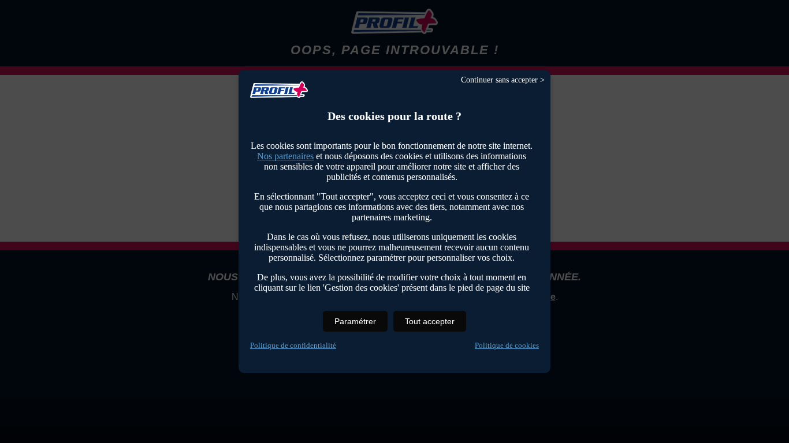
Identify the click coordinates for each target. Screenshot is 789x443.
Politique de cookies (507, 345)
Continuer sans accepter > (503, 80)
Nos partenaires (285, 156)
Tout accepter (430, 321)
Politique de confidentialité (293, 345)
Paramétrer (355, 321)
